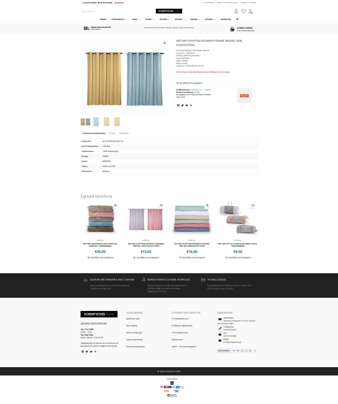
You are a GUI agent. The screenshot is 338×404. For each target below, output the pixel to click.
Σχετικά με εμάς (132, 318)
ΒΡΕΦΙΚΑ (209, 19)
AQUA (105, 166)
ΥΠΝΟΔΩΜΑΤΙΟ (117, 19)
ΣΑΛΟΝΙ (148, 19)
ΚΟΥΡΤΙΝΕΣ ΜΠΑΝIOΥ (195, 94)
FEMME (106, 156)
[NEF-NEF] (244, 96)
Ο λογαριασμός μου (180, 318)
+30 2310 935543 (90, 3)
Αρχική (103, 19)
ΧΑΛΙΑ (134, 19)
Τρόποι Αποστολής (134, 339)
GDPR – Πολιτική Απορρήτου (184, 346)
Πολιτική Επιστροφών (135, 346)
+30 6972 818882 (105, 3)
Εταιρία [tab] (112, 133)
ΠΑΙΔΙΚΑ (193, 19)
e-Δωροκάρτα (209, 3)
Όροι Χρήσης (131, 325)
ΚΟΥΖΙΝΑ (163, 19)
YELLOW (111, 166)
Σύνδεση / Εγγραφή (248, 3)
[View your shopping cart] (237, 19)
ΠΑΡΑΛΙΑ (120, 3)
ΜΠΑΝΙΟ (178, 19)
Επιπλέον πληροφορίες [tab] (94, 133)
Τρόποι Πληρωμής (134, 332)
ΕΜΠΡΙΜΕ (107, 161)
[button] (164, 43)
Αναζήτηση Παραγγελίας (227, 3)
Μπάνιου (106, 171)
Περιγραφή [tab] (124, 133)
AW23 (182, 97)
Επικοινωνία (177, 339)
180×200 (106, 146)
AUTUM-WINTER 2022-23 (113, 141)
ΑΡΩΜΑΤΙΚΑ (226, 19)
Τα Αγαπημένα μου (180, 332)
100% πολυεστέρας (110, 151)
